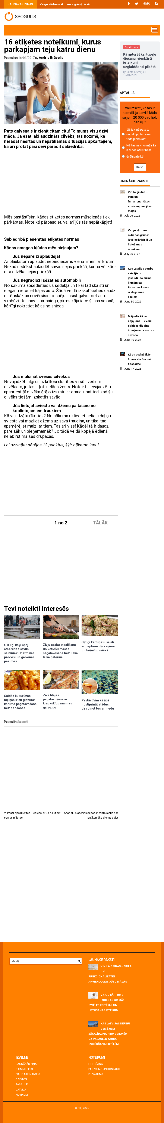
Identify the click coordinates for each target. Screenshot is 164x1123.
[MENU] (154, 30)
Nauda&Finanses (28, 1074)
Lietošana (95, 1063)
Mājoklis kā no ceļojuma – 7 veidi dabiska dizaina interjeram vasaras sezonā (141, 326)
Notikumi (22, 1094)
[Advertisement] (61, 182)
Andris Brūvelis (51, 58)
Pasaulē (22, 1084)
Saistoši (22, 721)
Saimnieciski (24, 1069)
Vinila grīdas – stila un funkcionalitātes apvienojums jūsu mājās (140, 201)
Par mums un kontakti (104, 1069)
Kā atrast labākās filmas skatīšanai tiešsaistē (139, 359)
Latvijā (21, 1089)
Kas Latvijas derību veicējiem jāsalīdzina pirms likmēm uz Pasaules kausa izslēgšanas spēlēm (141, 282)
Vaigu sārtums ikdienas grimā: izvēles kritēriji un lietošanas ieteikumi (89, 4)
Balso (140, 167)
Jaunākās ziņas (27, 1063)
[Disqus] (61, 882)
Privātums (95, 1074)
